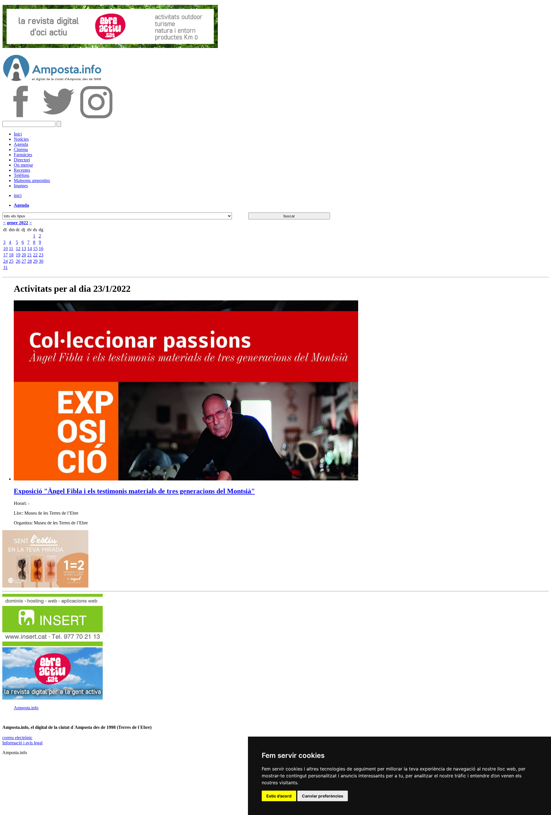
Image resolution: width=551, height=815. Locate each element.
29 (35, 261)
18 (11, 254)
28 (29, 261)
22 (35, 254)
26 (18, 261)
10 (5, 248)
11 (11, 248)
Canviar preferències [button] (322, 795)
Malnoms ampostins (32, 180)
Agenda (21, 144)
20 (24, 254)
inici (18, 195)
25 (11, 261)
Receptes (22, 170)
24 (5, 261)
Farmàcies (23, 154)
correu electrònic (17, 737)
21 (29, 254)
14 (29, 248)
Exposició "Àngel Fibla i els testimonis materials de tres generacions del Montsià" (134, 491)
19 (18, 254)
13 (24, 248)
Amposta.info (26, 707)
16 (41, 248)
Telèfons (21, 175)
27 (24, 261)
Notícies (21, 139)
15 (35, 248)
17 (5, 254)
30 (41, 261)
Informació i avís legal (22, 742)
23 (41, 254)
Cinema (21, 149)
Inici (18, 134)
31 (5, 267)
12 (18, 248)
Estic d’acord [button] (279, 795)
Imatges (21, 185)
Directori (22, 159)
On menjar (23, 165)
